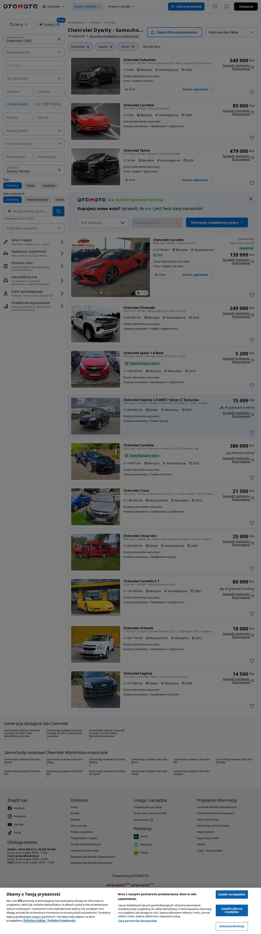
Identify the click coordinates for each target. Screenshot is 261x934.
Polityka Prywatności (61, 920)
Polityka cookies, (35, 920)
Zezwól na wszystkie (231, 894)
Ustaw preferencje (231, 926)
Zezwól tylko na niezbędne (231, 910)
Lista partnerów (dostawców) (137, 921)
